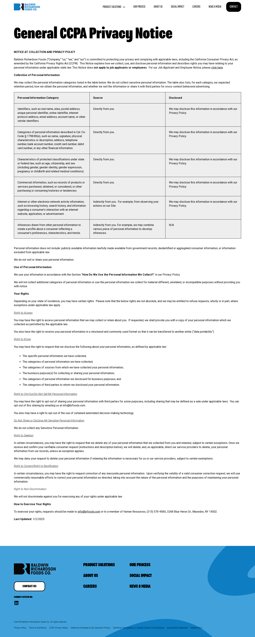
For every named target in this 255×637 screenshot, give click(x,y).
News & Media (215, 7)
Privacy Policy (20, 628)
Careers (196, 7)
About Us (158, 7)
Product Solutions (112, 7)
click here (217, 67)
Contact (234, 7)
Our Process (139, 7)
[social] (16, 603)
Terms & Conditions (38, 628)
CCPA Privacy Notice (58, 628)
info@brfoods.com (89, 511)
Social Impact (177, 7)
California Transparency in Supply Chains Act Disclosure (138, 628)
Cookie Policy (196, 628)
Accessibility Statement (177, 628)
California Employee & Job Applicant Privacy (90, 628)
